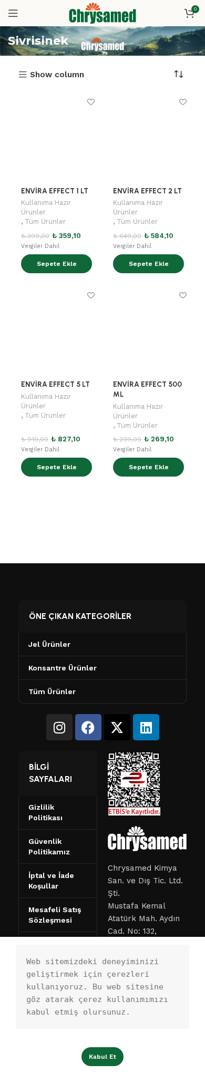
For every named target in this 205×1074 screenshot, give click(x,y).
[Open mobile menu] (13, 13)
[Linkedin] (146, 727)
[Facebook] (88, 727)
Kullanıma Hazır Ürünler (46, 207)
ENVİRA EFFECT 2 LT (147, 191)
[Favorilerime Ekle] (90, 101)
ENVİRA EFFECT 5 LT (55, 384)
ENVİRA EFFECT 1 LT (54, 191)
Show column (57, 74)
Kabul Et (102, 1056)
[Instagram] (59, 727)
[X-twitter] (117, 727)
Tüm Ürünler (45, 221)
